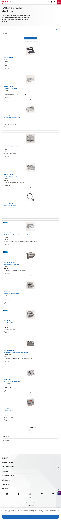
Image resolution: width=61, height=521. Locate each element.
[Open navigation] (59, 2)
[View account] (54, 2)
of (32, 431)
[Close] (58, 510)
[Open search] (48, 2)
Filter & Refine (30, 38)
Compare (7, 68)
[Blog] (53, 493)
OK (30, 516)
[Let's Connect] (59, 493)
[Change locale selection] (51, 2)
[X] (30, 493)
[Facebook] (18, 493)
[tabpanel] (30, 235)
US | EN (30, 497)
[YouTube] (41, 493)
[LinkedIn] (7, 493)
